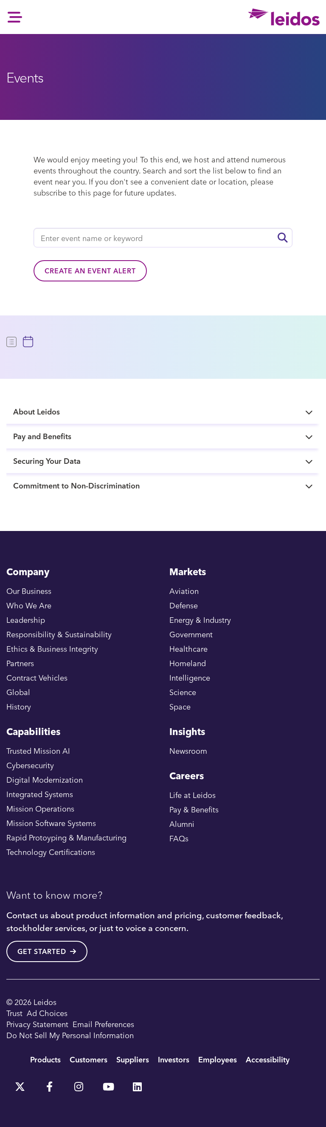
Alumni (181, 823)
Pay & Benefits (194, 809)
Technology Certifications (50, 851)
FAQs (178, 838)
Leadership (25, 619)
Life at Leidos (192, 795)
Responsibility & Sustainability (59, 634)
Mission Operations (40, 808)
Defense (183, 605)
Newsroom (188, 750)
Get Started (41, 951)
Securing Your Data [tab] (47, 460)
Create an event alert (90, 271)
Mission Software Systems (51, 823)
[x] (20, 1084)
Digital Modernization (44, 779)
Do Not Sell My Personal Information (70, 1035)
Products (45, 1059)
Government (191, 634)
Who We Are (28, 605)
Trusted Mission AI (38, 750)
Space (180, 706)
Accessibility (267, 1059)
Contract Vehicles (36, 677)
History (18, 706)
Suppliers (132, 1059)
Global (18, 692)
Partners (20, 663)
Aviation (184, 590)
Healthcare (188, 648)
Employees (217, 1059)
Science (182, 692)
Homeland (187, 663)
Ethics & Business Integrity (52, 648)
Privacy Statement (37, 1024)
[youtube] (108, 1084)
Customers (88, 1059)
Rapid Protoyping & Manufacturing (66, 837)
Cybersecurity (30, 765)
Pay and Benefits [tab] (42, 436)
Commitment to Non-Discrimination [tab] (76, 485)
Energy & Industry (200, 619)
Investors (173, 1059)
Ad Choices (47, 1013)
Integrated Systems (39, 794)
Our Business (28, 590)
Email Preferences (103, 1024)
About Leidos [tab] (36, 411)
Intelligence (189, 677)
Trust (14, 1013)
